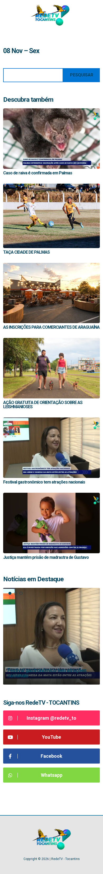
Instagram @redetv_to (51, 718)
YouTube (51, 737)
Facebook (51, 756)
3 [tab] (21, 593)
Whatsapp (51, 775)
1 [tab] (9, 593)
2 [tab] (15, 593)
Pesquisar (81, 74)
